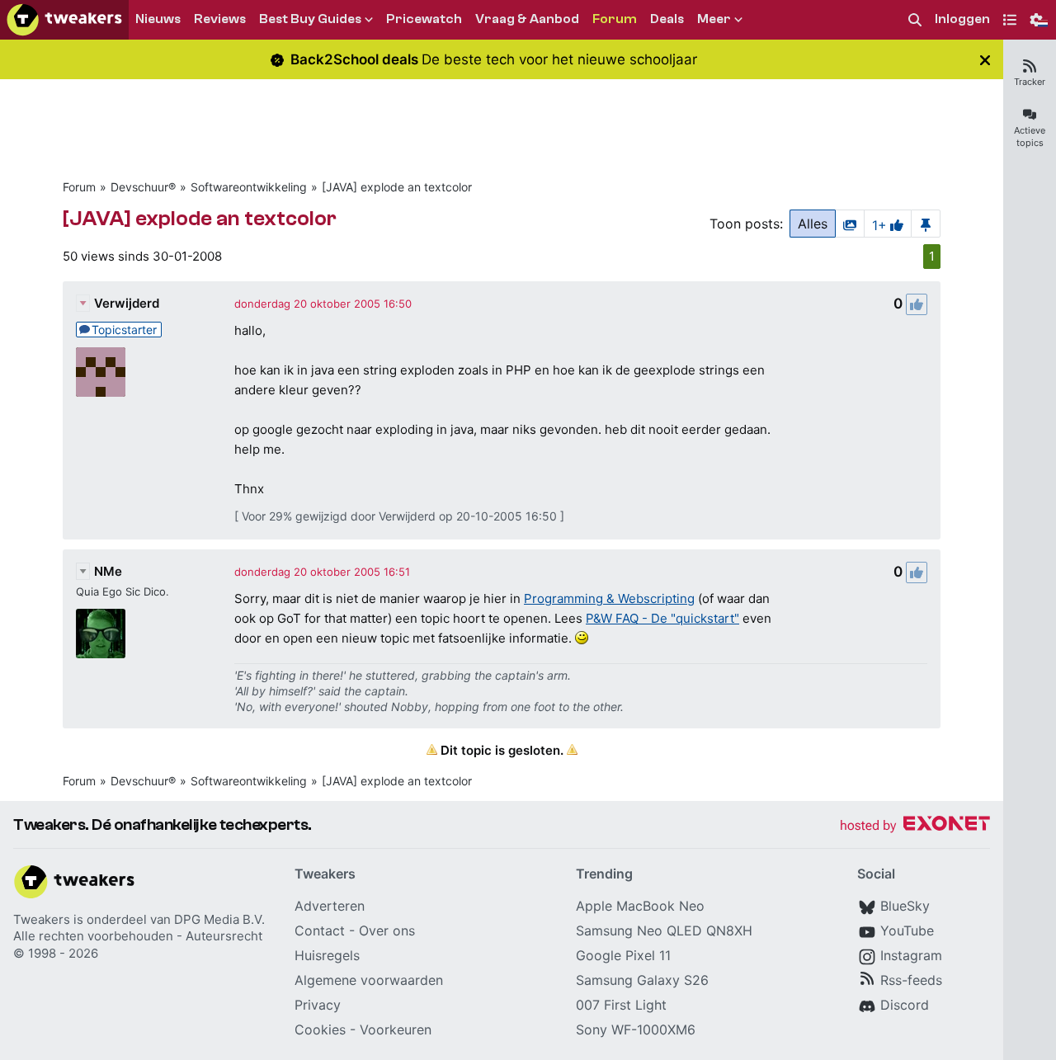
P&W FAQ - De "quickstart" (662, 618)
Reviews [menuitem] (220, 19)
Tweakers (41, 919)
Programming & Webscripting (609, 598)
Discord (904, 1004)
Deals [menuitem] (667, 19)
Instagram (911, 955)
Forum (79, 187)
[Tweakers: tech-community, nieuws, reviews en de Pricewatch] (64, 20)
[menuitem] (915, 20)
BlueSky (905, 905)
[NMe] (100, 633)
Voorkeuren (395, 1029)
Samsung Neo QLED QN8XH (664, 930)
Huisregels (327, 955)
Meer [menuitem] (714, 19)
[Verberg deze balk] (985, 59)
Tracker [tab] (1029, 81)
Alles (812, 223)
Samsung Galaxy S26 (642, 980)
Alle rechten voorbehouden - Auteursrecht (137, 936)
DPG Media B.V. (219, 919)
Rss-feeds (911, 980)
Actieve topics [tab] (1029, 136)
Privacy (318, 1004)
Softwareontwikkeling (249, 187)
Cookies (320, 1029)
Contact (320, 930)
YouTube (907, 930)
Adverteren (330, 905)
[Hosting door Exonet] (915, 826)
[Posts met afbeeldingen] (850, 223)
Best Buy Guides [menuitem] (310, 19)
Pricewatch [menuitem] (424, 19)
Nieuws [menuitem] (158, 19)
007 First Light (621, 1004)
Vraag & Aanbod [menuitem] (527, 19)
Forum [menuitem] (614, 19)
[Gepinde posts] (926, 223)
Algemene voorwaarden (369, 980)
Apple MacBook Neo (640, 905)
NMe (108, 571)
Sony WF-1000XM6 (635, 1029)
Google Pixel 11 (623, 955)
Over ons (387, 930)
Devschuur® (143, 187)
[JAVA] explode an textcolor (397, 187)
